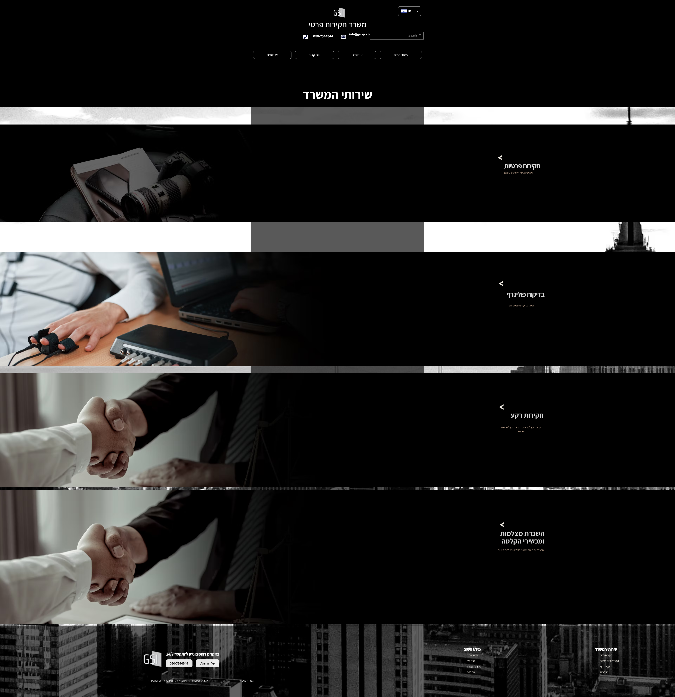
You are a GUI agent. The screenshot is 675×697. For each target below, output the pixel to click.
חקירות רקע (606, 655)
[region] (520, 172)
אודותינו (471, 661)
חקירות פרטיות (522, 165)
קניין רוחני (605, 666)
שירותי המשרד (474, 666)
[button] (272, 55)
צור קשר (471, 672)
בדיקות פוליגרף (525, 294)
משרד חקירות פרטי (338, 24)
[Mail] (343, 37)
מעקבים (604, 672)
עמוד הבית (472, 655)
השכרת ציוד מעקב (608, 661)
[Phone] (305, 37)
